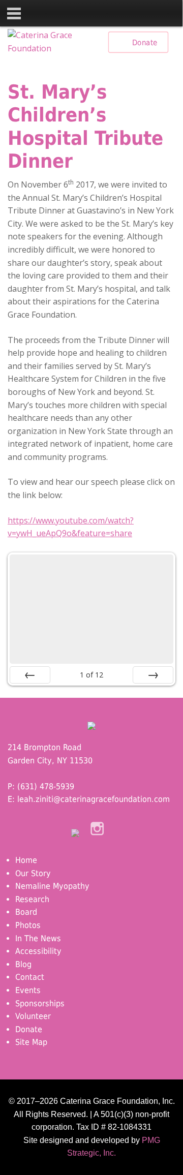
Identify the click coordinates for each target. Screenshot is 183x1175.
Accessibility (38, 951)
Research (32, 899)
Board (26, 912)
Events (28, 990)
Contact (29, 977)
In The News (38, 938)
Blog (23, 964)
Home (26, 860)
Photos (28, 925)
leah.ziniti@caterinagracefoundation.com (93, 799)
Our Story (33, 873)
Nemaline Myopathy (52, 886)
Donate (144, 42)
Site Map (31, 1042)
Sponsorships (40, 1003)
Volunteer (33, 1016)
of (91, 674)
